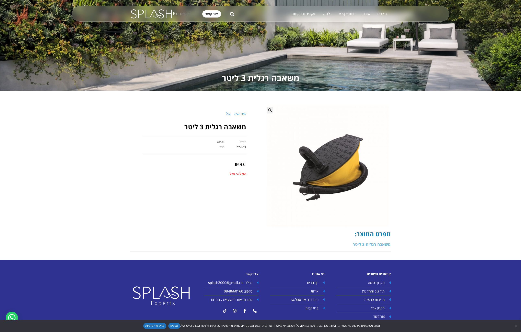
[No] (516, 326)
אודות (366, 13)
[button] (270, 110)
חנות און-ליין (347, 13)
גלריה (327, 13)
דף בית (382, 13)
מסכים (174, 325)
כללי (228, 113)
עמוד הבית (240, 113)
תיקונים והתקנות (304, 13)
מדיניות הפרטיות (154, 325)
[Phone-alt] (254, 311)
